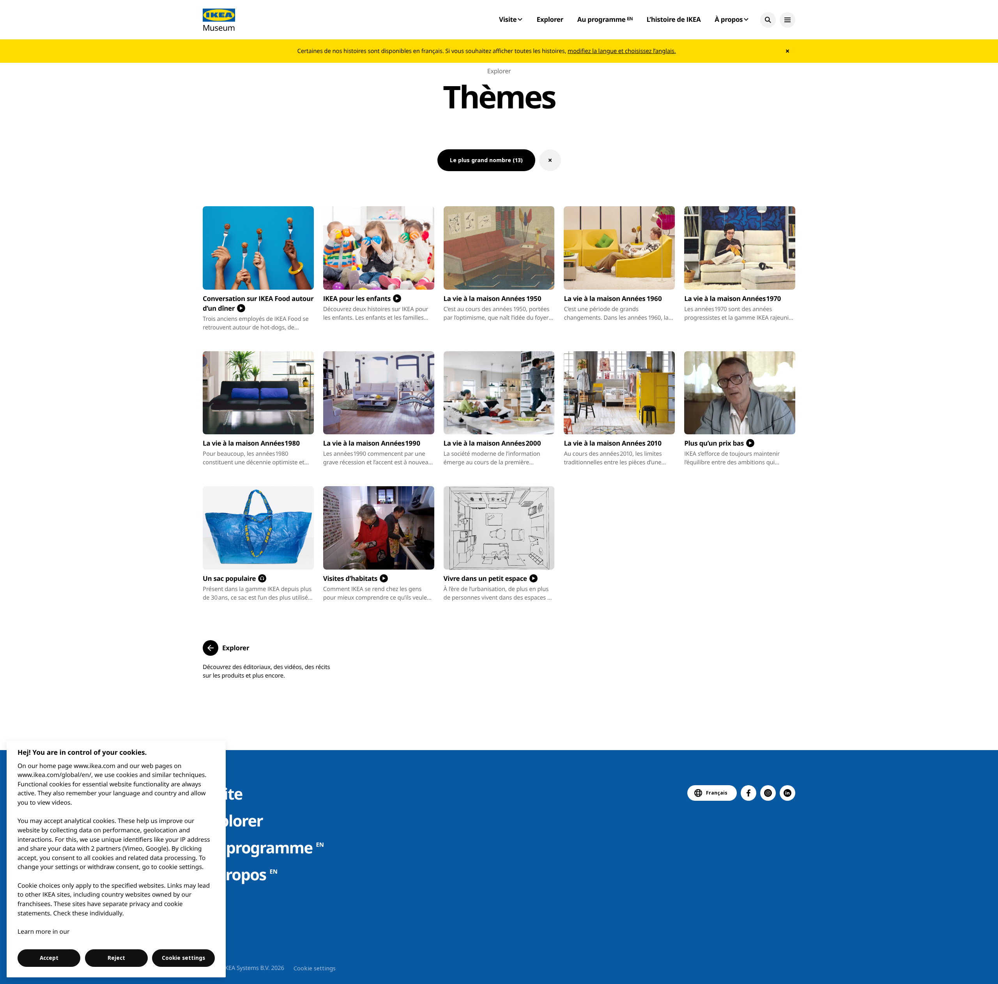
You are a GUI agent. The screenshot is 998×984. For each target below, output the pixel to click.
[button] (768, 20)
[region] (116, 859)
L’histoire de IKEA (673, 19)
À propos (240, 874)
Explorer (550, 19)
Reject (116, 957)
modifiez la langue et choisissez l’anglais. (622, 51)
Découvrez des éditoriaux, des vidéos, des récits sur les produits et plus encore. (266, 671)
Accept (49, 957)
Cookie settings (315, 968)
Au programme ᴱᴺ (605, 19)
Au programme (263, 847)
